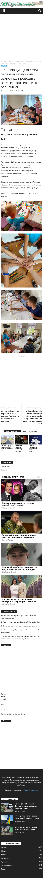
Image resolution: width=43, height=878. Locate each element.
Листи (4, 65)
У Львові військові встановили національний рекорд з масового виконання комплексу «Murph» (20, 637)
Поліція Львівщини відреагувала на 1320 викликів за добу (34, 448)
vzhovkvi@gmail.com (30, 790)
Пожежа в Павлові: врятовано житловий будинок (18, 448)
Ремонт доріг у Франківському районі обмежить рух (7, 448)
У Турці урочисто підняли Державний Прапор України (20, 622)
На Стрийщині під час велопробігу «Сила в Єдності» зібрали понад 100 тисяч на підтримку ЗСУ (32, 417)
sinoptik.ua (21, 714)
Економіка (4, 858)
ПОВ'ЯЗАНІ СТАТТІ (12, 431)
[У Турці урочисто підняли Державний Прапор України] (7, 819)
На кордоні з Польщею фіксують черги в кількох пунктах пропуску (18, 617)
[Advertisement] (21, 36)
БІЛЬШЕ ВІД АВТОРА (30, 431)
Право (3, 847)
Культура (4, 862)
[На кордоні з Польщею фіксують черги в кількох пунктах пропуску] (7, 807)
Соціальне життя (7, 865)
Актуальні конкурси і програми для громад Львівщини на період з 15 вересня (10, 416)
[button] (39, 10)
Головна (3, 61)
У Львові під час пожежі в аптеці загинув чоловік (19, 626)
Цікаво (3, 851)
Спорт (3, 869)
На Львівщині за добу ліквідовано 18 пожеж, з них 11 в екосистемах (21, 631)
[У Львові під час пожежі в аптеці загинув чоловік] (7, 830)
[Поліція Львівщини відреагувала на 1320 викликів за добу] (35, 439)
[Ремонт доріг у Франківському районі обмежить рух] (7, 439)
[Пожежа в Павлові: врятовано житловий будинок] (21, 439)
